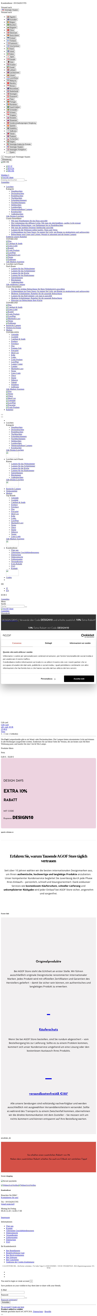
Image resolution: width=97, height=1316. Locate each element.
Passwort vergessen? (9, 1300)
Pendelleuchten (17, 196)
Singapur (12, 115)
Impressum (5, 1217)
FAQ (13, 566)
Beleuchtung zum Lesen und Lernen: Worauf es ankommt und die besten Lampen (43, 234)
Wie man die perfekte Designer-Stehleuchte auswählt (32, 228)
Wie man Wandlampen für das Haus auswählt (29, 221)
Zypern (12, 152)
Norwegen (13, 94)
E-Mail (4, 1290)
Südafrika (13, 128)
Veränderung (6, 160)
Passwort (4, 1295)
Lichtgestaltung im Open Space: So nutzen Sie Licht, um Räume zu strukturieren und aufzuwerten (50, 232)
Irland (11, 49)
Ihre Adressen (11, 1257)
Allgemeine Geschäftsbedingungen (25, 552)
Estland (12, 38)
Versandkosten (17, 561)
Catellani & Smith (18, 339)
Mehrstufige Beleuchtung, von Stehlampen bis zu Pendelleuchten (37, 225)
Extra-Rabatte (16, 564)
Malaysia (12, 81)
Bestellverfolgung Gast (15, 1253)
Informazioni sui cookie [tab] (80, 643)
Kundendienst (6, 3)
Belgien (12, 22)
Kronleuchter (16, 212)
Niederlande (13, 91)
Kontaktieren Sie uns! (9, 1197)
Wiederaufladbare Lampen (21, 209)
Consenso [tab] (16, 643)
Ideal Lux (15, 353)
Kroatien (12, 65)
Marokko (12, 83)
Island (11, 51)
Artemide (15, 334)
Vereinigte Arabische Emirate (20, 144)
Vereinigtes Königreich (17, 150)
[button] (14, 264)
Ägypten (12, 17)
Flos (13, 346)
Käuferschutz (48, 1029)
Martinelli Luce (17, 369)
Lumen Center (17, 364)
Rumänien (13, 104)
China (11, 30)
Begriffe (48, 1311)
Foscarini (14, 350)
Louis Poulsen (16, 359)
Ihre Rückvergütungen (15, 1255)
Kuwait (12, 67)
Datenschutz (16, 555)
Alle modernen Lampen (15, 284)
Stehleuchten (16, 205)
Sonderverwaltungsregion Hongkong (22, 123)
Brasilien (12, 25)
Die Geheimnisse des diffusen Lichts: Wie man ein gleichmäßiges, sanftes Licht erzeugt (46, 223)
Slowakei (12, 118)
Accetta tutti (79, 679)
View (3, 731)
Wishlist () (5, 175)
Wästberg (15, 385)
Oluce (13, 375)
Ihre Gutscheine (12, 1260)
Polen (11, 99)
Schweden (13, 110)
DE (12, 171)
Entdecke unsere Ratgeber (16, 237)
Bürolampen (16, 280)
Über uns (14, 550)
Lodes (13, 357)
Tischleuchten (16, 198)
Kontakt (14, 568)
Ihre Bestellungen (13, 1251)
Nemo (13, 371)
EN (12, 168)
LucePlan (15, 362)
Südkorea (13, 131)
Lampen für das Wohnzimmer (23, 268)
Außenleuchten (17, 214)
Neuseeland (13, 88)
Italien (11, 54)
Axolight (14, 337)
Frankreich (13, 43)
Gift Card (5, 725)
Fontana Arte (16, 348)
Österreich (13, 96)
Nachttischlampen (18, 202)
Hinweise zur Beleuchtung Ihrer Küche (26, 300)
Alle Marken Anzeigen (15, 262)
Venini (13, 534)
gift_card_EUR (7, 727)
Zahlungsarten (16, 559)
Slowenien (13, 120)
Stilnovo (14, 380)
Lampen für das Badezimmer (22, 275)
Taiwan (12, 134)
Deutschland (14, 35)
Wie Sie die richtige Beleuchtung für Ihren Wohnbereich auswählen (38, 289)
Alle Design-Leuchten (15, 216)
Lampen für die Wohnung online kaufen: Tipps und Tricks (34, 230)
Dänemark (13, 33)
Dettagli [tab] (48, 643)
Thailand (12, 136)
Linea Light (15, 373)
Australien (13, 19)
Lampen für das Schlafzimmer (23, 271)
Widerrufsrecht (17, 557)
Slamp (13, 378)
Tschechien (13, 139)
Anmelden (5, 599)
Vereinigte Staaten (16, 147)
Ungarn (12, 142)
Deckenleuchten (17, 193)
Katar (11, 62)
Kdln (13, 355)
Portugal (12, 102)
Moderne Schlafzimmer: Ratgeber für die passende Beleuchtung (36, 294)
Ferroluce (15, 344)
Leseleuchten (16, 207)
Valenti (14, 382)
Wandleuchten (16, 191)
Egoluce (14, 341)
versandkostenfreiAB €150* (48, 1093)
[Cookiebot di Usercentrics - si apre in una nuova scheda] (83, 636)
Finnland (12, 41)
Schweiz (12, 112)
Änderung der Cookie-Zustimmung (20, 1262)
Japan (11, 57)
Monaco (12, 86)
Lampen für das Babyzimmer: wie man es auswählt (31, 296)
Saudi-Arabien (14, 107)
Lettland (12, 70)
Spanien (12, 126)
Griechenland (14, 46)
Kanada (12, 59)
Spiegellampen (17, 278)
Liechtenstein (14, 73)
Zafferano (15, 387)
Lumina (14, 366)
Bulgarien (12, 27)
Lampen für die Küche (20, 273)
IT (11, 166)
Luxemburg (13, 78)
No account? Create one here (12, 1307)
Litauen (12, 75)
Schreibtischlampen (19, 200)
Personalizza (46, 679)
